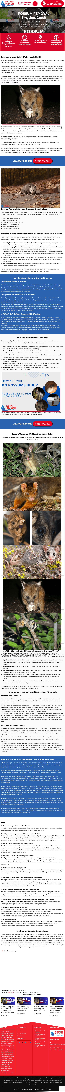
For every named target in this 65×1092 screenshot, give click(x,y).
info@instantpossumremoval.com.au (57, 1044)
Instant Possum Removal (31, 1089)
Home (21, 1031)
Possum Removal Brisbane (40, 1042)
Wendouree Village (10, 951)
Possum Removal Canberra (40, 1035)
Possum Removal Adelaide (40, 1031)
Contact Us (23, 1033)
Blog (21, 1036)
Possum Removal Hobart (40, 1039)
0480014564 (54, 3)
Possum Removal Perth (40, 1046)
